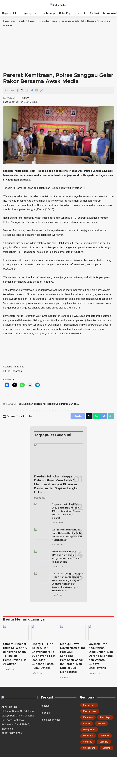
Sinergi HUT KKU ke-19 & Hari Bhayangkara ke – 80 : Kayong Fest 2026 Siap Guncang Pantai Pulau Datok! (44, 656)
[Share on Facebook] (17, 90)
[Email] (36, 90)
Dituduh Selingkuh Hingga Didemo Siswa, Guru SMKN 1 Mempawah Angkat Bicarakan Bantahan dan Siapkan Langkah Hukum (56, 484)
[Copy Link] (41, 90)
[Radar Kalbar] (58, 5)
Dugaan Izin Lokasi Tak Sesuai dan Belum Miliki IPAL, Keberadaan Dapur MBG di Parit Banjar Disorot (66, 511)
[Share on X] (22, 90)
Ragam (9, 25)
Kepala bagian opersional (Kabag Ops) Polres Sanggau (48, 403)
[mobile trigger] (5, 5)
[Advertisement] (58, 50)
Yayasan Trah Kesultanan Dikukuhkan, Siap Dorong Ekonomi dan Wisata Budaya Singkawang (101, 656)
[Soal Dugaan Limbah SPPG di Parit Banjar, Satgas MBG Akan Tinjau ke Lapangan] (41, 555)
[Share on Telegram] (32, 90)
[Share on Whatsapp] (27, 90)
